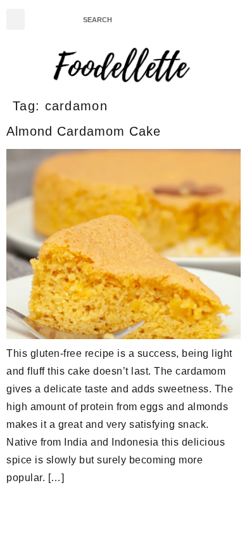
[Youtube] (171, 17)
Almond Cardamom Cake (83, 131)
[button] (15, 19)
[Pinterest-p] (187, 17)
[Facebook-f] (218, 17)
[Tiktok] (233, 17)
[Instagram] (202, 17)
